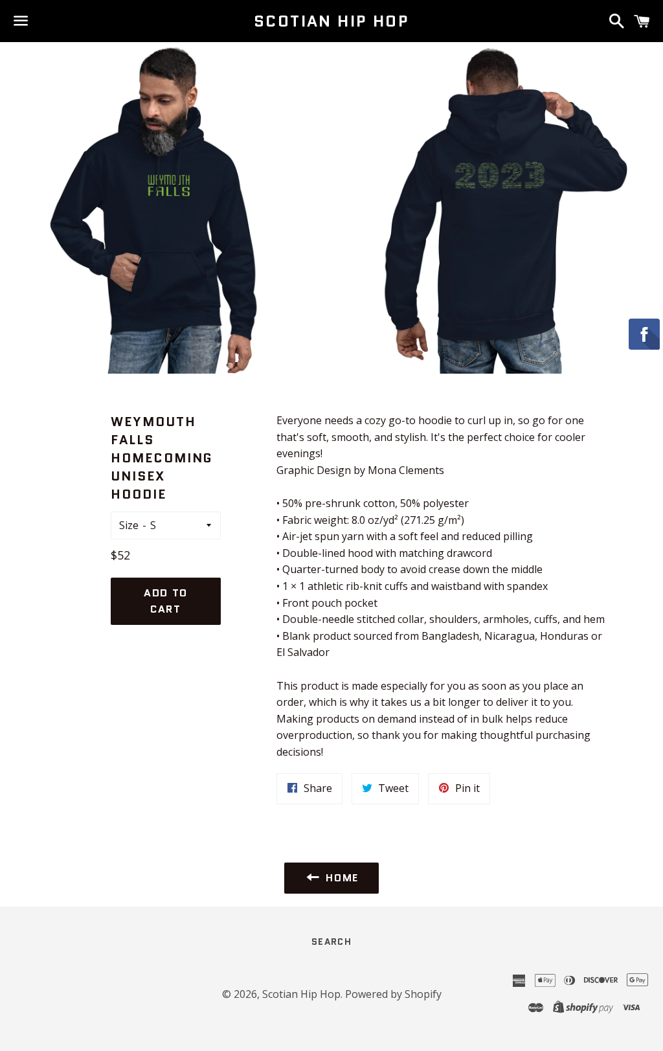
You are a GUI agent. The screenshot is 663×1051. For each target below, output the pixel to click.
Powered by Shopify (393, 994)
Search (331, 941)
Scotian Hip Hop (331, 21)
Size (129, 525)
